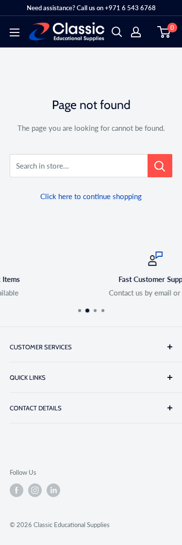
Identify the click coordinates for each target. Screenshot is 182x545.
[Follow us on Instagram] (35, 490)
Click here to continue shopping (91, 196)
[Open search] (117, 32)
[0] (164, 32)
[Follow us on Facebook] (16, 490)
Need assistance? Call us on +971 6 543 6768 (91, 8)
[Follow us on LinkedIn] (53, 490)
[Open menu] (14, 32)
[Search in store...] (160, 165)
